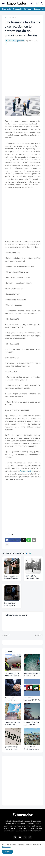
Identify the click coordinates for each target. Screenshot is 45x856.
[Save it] (6, 43)
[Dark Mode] (32, 3)
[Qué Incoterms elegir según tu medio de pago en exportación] (12, 593)
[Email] (34, 540)
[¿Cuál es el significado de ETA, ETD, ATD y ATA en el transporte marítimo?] (32, 662)
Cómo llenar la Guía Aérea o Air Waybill (12, 674)
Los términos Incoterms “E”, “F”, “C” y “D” (32, 699)
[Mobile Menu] (3, 3)
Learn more (6, 847)
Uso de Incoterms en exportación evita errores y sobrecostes (12, 577)
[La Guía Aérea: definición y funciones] (32, 736)
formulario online (26, 471)
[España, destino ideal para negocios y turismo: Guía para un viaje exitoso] (13, 711)
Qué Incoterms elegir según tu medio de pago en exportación (10, 604)
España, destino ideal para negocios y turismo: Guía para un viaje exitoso (12, 723)
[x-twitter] (25, 837)
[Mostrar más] (7, 544)
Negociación (17, 9)
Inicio (6, 18)
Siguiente (38, 635)
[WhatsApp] (28, 540)
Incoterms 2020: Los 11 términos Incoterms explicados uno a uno (32, 723)
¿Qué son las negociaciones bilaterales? (10, 699)
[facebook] (20, 837)
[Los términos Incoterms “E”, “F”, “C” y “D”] (32, 687)
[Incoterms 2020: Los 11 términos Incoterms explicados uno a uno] (32, 711)
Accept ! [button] (7, 852)
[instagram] (30, 837)
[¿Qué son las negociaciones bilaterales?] (13, 687)
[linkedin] (15, 837)
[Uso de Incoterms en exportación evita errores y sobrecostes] (12, 566)
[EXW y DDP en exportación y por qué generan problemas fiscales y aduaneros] (33, 566)
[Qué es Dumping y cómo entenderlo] (13, 736)
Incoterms (28, 9)
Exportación (6, 9)
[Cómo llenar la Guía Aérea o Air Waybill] (13, 662)
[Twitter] (23, 540)
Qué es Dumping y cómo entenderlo (11, 748)
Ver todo (28, 553)
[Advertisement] (22, 70)
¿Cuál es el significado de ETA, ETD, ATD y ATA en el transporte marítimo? (32, 674)
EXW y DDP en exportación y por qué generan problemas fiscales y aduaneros (33, 577)
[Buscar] (42, 3)
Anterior (7, 635)
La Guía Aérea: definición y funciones (32, 748)
